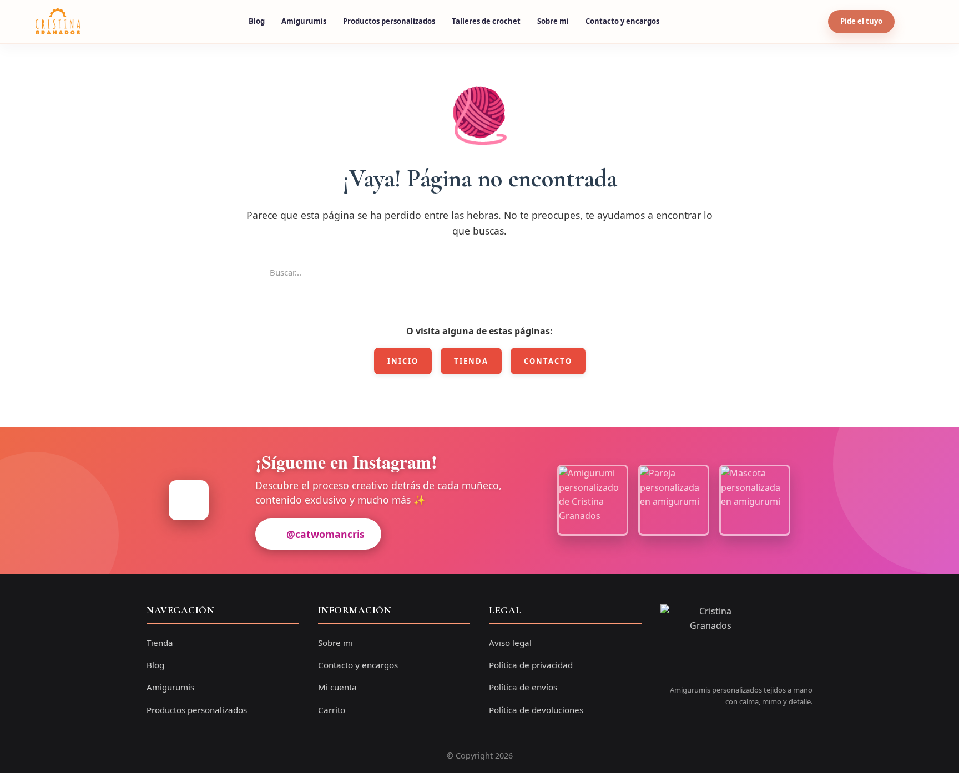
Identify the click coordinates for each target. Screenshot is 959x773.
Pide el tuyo (861, 21)
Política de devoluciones (536, 709)
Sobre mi (553, 21)
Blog (257, 21)
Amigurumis (303, 21)
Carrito (331, 709)
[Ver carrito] (912, 21)
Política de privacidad (531, 664)
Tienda (471, 361)
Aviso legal (510, 642)
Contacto (548, 361)
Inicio (402, 361)
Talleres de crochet (486, 21)
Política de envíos (523, 687)
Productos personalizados (389, 21)
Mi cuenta (337, 687)
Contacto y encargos (622, 21)
